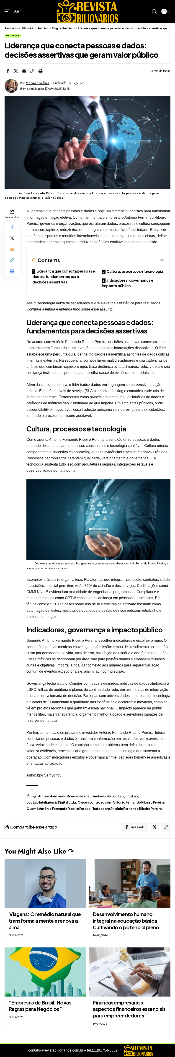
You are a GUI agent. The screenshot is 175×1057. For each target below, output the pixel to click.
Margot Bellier (37, 83)
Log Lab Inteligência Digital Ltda (51, 802)
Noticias (13, 35)
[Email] (24, 71)
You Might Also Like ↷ (39, 851)
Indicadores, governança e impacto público (127, 283)
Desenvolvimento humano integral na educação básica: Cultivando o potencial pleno (126, 920)
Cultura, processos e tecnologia (135, 271)
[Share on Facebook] (8, 71)
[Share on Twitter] (16, 71)
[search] (154, 11)
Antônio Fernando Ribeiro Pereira (64, 796)
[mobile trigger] (8, 11)
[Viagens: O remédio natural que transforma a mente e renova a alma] (45, 883)
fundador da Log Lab (107, 796)
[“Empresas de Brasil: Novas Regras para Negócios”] (45, 971)
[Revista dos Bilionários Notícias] (87, 11)
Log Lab (132, 796)
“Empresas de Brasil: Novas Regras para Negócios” (40, 1005)
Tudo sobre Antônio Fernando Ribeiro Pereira (127, 809)
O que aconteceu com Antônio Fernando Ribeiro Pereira (121, 802)
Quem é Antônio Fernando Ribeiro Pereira (58, 809)
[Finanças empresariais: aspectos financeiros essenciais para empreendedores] (129, 971)
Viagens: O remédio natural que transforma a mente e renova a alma (45, 920)
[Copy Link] (32, 71)
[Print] (40, 71)
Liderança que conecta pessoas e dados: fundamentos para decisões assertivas (63, 276)
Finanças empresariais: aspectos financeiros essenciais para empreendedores (129, 1009)
